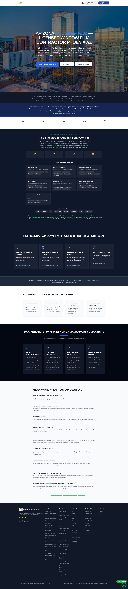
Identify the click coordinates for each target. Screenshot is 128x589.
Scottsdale (65, 280)
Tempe (83, 280)
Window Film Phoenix (56, 495)
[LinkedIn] (27, 521)
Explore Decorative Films (73, 265)
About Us (100, 511)
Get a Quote (83, 3)
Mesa (79, 280)
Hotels (86, 527)
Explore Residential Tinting (23, 265)
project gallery (52, 218)
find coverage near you (67, 217)
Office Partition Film (50, 555)
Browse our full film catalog (38, 217)
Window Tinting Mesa (64, 561)
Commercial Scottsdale (50, 513)
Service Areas (81, 495)
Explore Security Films (99, 263)
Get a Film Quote (67, 64)
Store (73, 525)
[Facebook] (19, 521)
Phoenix (60, 280)
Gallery (73, 518)
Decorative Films (49, 525)
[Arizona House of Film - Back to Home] (21, 3)
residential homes (49, 215)
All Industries (88, 511)
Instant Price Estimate (83, 64)
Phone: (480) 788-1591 (69, 583)
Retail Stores (88, 516)
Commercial (26, 3)
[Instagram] (22, 521)
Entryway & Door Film (50, 544)
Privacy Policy (101, 516)
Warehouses (88, 530)
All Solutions (48, 530)
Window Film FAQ (76, 537)
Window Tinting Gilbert (64, 544)
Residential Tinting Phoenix (70, 495)
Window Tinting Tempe (64, 563)
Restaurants (88, 518)
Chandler (71, 280)
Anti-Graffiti (48, 523)
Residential (37, 3)
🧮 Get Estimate (122, 581)
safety (59, 111)
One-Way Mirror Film (50, 553)
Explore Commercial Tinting (49, 265)
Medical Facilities (89, 520)
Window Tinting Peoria (64, 546)
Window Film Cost (76, 535)
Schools (87, 523)
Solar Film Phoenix (63, 526)
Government (88, 525)
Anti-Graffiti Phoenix (63, 530)
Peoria (93, 280)
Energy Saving (48, 527)
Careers (100, 513)
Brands (68, 3)
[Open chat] (124, 585)
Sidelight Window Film (50, 546)
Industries (58, 3)
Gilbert (76, 280)
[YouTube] (25, 521)
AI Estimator (74, 532)
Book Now (74, 523)
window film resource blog (37, 218)
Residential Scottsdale (50, 518)
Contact (75, 3)
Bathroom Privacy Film (50, 535)
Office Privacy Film (49, 537)
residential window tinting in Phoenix (76, 215)
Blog (73, 520)
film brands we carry (55, 217)
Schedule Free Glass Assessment (47, 64)
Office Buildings (88, 513)
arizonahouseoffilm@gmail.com (83, 583)
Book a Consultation (94, 218)
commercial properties (37, 215)
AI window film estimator (83, 217)
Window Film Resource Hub (67, 218)
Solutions (48, 3)
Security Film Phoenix (64, 528)
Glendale (88, 280)
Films (73, 511)
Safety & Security (49, 520)
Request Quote (102, 3)
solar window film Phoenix (55, 147)
